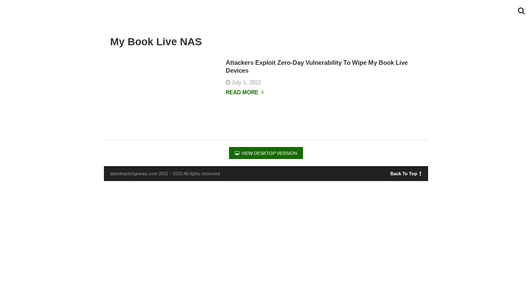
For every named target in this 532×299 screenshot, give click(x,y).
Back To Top (403, 173)
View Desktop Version (268, 153)
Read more (243, 93)
